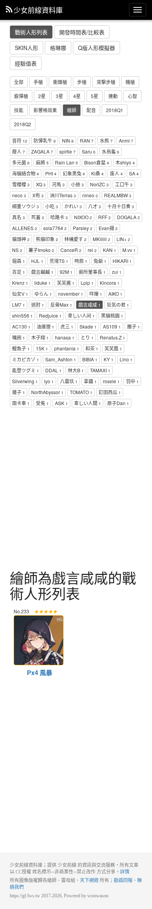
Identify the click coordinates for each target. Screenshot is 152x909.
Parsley (82, 228)
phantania (66, 348)
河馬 (58, 184)
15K (42, 348)
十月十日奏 (120, 206)
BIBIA (89, 359)
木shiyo (125, 162)
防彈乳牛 (45, 140)
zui (117, 271)
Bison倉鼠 (96, 162)
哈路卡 (59, 217)
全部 (18, 82)
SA (134, 173)
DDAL (53, 370)
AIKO (115, 293)
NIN (68, 140)
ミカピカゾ (25, 359)
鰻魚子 (21, 348)
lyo (49, 381)
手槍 (38, 82)
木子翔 (40, 337)
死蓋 (37, 217)
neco (19, 195)
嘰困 (18, 337)
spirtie (67, 151)
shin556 (22, 315)
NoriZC (99, 184)
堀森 (18, 260)
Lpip (87, 282)
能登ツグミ (25, 370)
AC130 (21, 326)
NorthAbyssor (47, 392)
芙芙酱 (65, 282)
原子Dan (118, 403)
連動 (113, 96)
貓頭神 (21, 239)
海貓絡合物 (25, 173)
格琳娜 (58, 48)
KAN (109, 249)
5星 (94, 96)
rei (92, 249)
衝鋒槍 (60, 82)
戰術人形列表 (31, 32)
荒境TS (58, 260)
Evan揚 (108, 228)
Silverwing (25, 381)
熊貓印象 (47, 239)
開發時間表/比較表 (81, 32)
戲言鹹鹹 (42, 271)
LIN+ (123, 239)
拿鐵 (90, 381)
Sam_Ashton (60, 359)
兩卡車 (21, 403)
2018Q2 (22, 124)
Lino (126, 359)
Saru (88, 151)
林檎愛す (75, 239)
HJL (37, 260)
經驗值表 (26, 63)
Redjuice (50, 315)
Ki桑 (97, 173)
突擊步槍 (106, 82)
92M (66, 271)
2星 (42, 96)
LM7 (18, 304)
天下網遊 (89, 880)
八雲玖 (69, 381)
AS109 (112, 326)
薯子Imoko (41, 249)
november (70, 293)
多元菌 (21, 162)
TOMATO (81, 392)
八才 (94, 206)
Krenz (20, 282)
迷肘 (37, 304)
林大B (76, 370)
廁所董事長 (92, 271)
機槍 (130, 82)
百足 (18, 271)
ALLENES (24, 228)
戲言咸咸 (89, 304)
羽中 (132, 381)
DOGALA (128, 217)
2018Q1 (114, 110)
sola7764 (55, 228)
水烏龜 (110, 151)
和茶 (91, 348)
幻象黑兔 (74, 173)
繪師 (71, 110)
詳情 (124, 872)
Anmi (126, 140)
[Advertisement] (76, 490)
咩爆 (95, 293)
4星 (77, 96)
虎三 (66, 326)
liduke (42, 282)
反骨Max (61, 304)
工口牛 (124, 184)
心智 (132, 96)
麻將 (42, 162)
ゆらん (43, 293)
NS (17, 249)
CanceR (70, 249)
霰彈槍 (21, 96)
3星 (59, 96)
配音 (91, 110)
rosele (111, 381)
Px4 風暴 (38, 620)
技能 (18, 110)
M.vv (129, 249)
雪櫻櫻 (21, 184)
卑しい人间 (81, 315)
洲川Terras (63, 195)
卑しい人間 (87, 403)
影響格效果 (45, 110)
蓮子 (18, 392)
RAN (87, 140)
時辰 (80, 260)
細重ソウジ (25, 206)
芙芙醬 (113, 348)
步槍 (82, 82)
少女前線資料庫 (38, 10)
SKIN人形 (26, 48)
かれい (73, 206)
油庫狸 (45, 326)
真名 (18, 217)
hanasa (64, 337)
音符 (19, 140)
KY (108, 359)
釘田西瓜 (110, 392)
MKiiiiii (101, 239)
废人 (116, 173)
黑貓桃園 (112, 315)
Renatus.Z (112, 337)
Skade (88, 326)
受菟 (42, 403)
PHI (51, 173)
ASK (61, 403)
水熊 (106, 140)
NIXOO (83, 217)
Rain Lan (66, 162)
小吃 (51, 206)
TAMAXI (100, 370)
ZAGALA (42, 151)
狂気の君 (118, 304)
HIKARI (122, 260)
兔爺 (100, 260)
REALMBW (117, 195)
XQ (41, 184)
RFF (104, 217)
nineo (90, 195)
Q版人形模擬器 (96, 48)
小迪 (77, 184)
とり (87, 337)
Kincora (110, 282)
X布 (38, 195)
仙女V (20, 293)
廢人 (18, 151)
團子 (133, 326)
